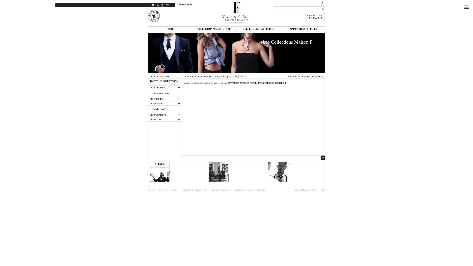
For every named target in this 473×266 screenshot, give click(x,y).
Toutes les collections (164, 81)
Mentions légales (158, 190)
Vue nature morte (312, 76)
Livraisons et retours (194, 190)
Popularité (202, 76)
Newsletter (185, 5)
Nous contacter (257, 190)
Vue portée (294, 76)
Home (170, 29)
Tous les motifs (159, 109)
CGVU (175, 190)
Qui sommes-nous (220, 190)
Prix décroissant (238, 76)
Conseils (239, 190)
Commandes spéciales (303, 29)
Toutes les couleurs (161, 93)
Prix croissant (218, 76)
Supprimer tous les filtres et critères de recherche (257, 83)
